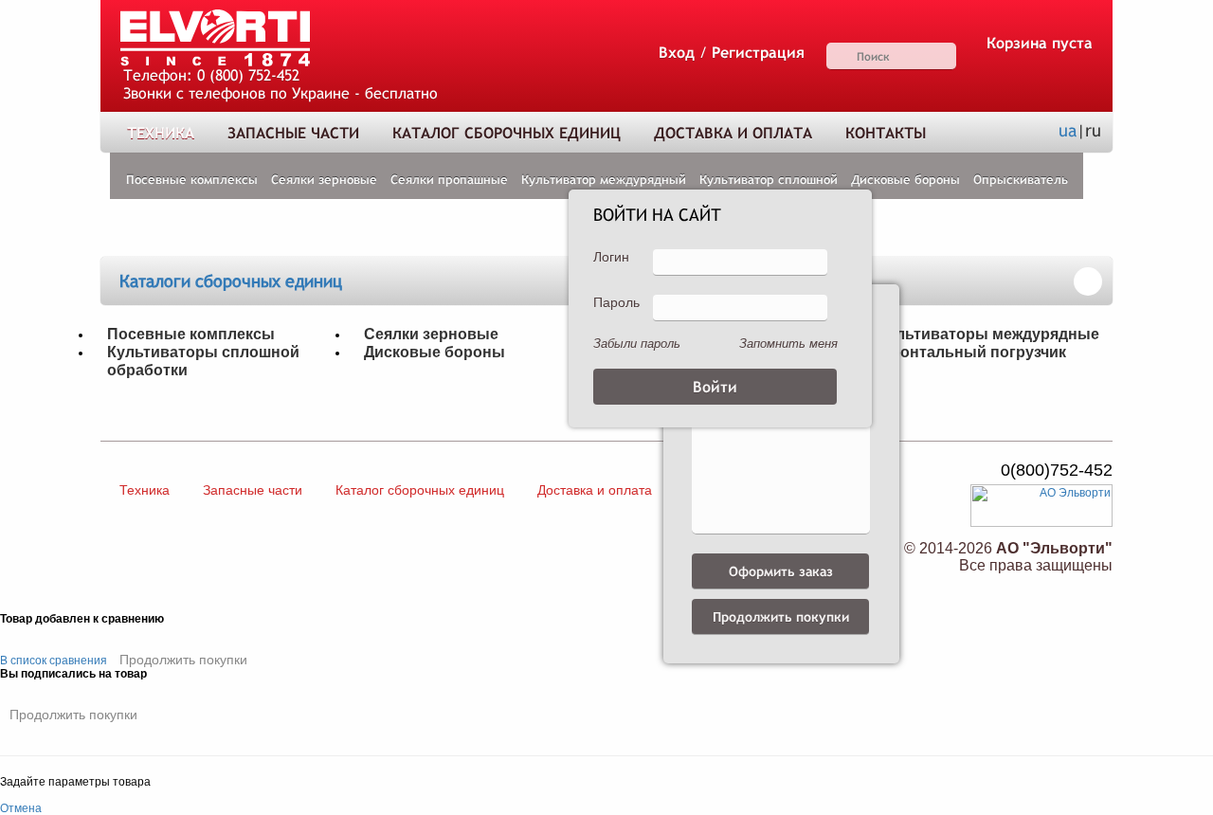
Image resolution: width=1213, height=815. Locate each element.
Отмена (21, 808)
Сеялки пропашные (449, 179)
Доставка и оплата (733, 133)
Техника (160, 133)
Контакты (885, 133)
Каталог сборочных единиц (506, 133)
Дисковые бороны (905, 179)
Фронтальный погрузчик (972, 351)
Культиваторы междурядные (988, 333)
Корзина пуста (1040, 43)
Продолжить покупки (183, 659)
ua (1068, 130)
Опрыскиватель (1020, 179)
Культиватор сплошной (768, 179)
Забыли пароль (636, 343)
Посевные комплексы (192, 179)
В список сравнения (53, 660)
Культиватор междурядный (603, 179)
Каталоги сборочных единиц (230, 281)
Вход (677, 53)
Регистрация (758, 53)
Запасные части (293, 133)
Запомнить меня (788, 343)
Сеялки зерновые (324, 179)
